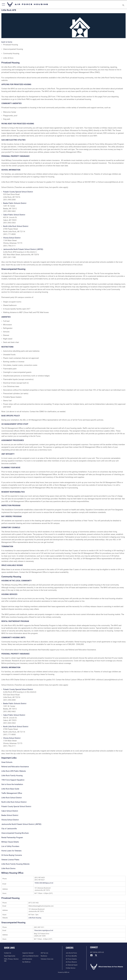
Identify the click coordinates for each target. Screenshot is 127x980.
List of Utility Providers (10, 846)
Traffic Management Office (11, 793)
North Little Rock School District (15, 226)
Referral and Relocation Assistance (15, 767)
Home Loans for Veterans (11, 851)
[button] (3, 4)
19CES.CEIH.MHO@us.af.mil (43, 883)
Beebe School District (9, 815)
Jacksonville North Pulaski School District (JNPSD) (23, 249)
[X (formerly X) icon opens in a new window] (96, 955)
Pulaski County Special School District (18, 192)
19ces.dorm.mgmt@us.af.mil (43, 930)
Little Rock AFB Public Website (13, 771)
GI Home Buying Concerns (11, 855)
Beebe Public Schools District (14, 203)
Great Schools (6, 762)
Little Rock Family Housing (12, 775)
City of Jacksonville (9, 829)
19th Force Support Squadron (12, 780)
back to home (6, 42)
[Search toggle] (123, 4)
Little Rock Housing (34, 918)
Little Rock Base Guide (10, 789)
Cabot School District (9, 811)
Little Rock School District (11, 798)
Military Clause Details (10, 842)
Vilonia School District (11, 238)
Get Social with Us (97, 952)
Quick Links (9, 947)
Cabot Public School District (14, 215)
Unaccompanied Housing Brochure (15, 833)
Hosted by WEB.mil (63, 972)
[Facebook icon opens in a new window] (91, 955)
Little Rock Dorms (8, 868)
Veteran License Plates (10, 860)
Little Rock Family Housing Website (15, 864)
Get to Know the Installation (12, 784)
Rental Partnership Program (12, 837)
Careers (69, 947)
